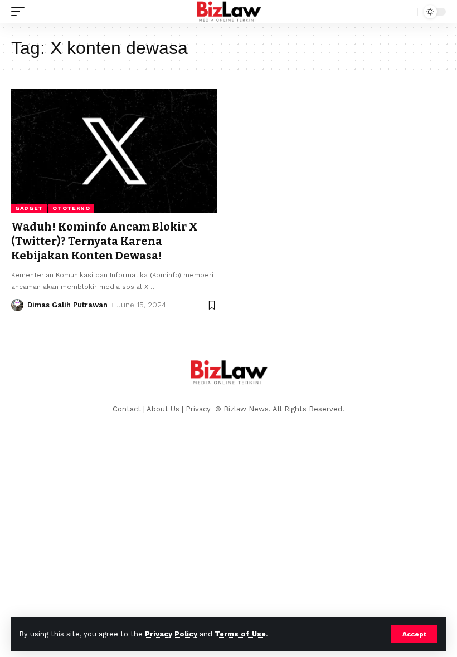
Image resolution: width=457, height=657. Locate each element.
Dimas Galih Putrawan (67, 305)
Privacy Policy (171, 634)
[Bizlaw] (229, 11)
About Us (163, 409)
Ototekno (71, 208)
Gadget (29, 208)
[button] (414, 634)
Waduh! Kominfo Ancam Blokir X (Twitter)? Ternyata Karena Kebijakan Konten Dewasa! (104, 241)
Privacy (199, 409)
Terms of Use (240, 634)
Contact (127, 409)
